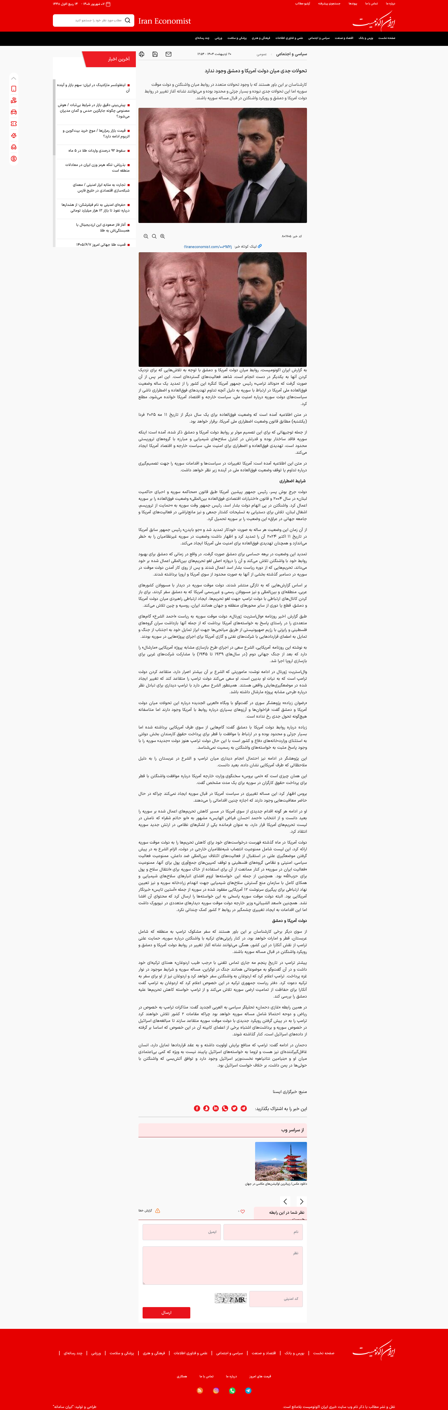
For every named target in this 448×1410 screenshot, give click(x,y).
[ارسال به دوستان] (168, 54)
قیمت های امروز (260, 1376)
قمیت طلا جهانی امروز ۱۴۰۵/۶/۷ (100, 245)
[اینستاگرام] (216, 1390)
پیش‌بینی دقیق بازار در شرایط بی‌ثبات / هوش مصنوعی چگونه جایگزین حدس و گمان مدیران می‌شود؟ (94, 110)
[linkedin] (214, 1109)
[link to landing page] (374, 21)
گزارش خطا (145, 1210)
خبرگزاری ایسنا (285, 1092)
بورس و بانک (366, 38)
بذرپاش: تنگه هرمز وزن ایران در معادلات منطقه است (97, 167)
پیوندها (353, 4)
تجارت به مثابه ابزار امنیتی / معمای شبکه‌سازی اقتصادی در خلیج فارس (101, 187)
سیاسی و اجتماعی (319, 38)
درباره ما (390, 4)
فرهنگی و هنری (261, 38)
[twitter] (232, 1109)
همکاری (182, 1376)
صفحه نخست (386, 38)
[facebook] (195, 1109)
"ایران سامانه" (63, 1407)
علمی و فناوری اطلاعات (289, 38)
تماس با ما (371, 4)
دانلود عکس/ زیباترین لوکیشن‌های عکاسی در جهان (276, 1184)
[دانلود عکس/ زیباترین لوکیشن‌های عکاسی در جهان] (281, 1161)
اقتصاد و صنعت (344, 38)
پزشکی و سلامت (237, 38)
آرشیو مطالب (302, 4)
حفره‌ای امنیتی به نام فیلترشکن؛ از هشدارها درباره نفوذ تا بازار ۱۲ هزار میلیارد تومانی (96, 207)
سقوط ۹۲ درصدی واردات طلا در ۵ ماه (96, 150)
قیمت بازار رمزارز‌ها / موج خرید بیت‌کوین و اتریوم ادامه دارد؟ (96, 133)
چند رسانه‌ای (202, 38)
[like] (243, 1212)
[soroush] (204, 1109)
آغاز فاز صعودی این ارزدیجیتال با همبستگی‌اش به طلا (103, 227)
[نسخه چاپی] (141, 54)
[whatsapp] (223, 1109)
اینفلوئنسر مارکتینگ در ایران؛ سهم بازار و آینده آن (93, 88)
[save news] (154, 54)
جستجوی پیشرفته (329, 4)
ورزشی (218, 38)
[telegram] (246, 1109)
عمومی (262, 54)
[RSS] (200, 1390)
